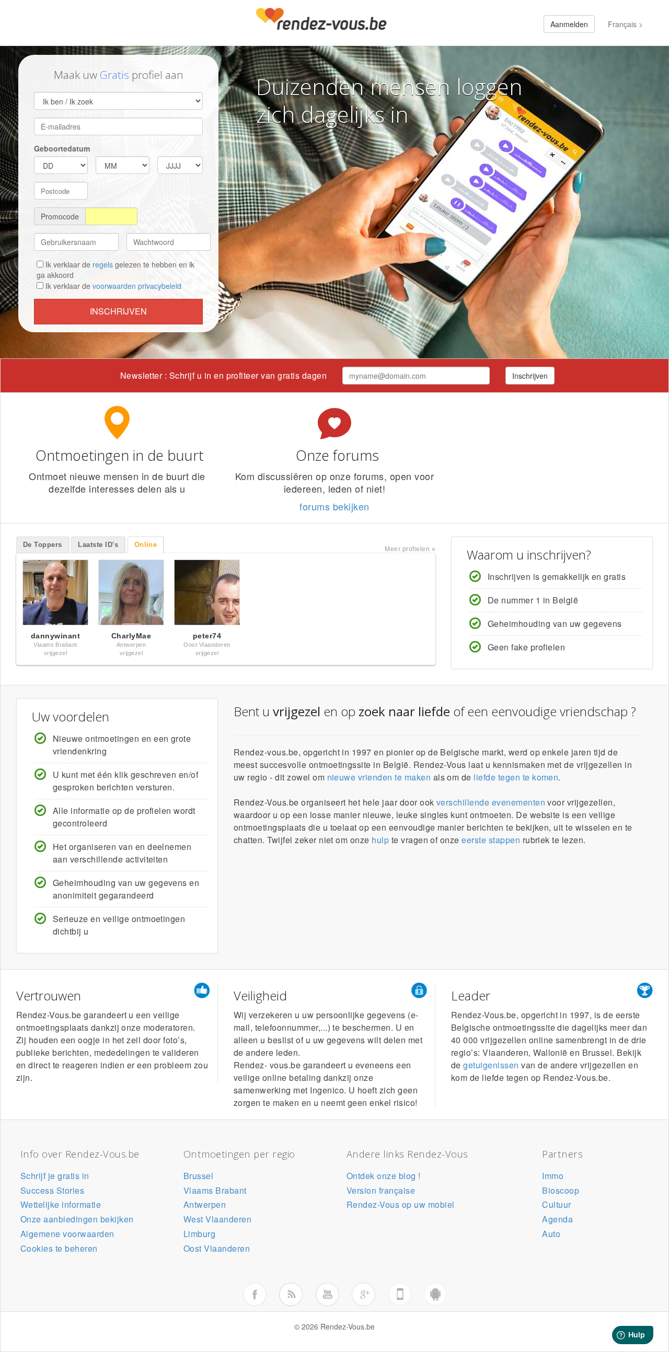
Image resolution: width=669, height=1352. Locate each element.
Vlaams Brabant (215, 1190)
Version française (381, 1190)
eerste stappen (491, 840)
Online (145, 545)
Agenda (557, 1219)
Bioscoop (560, 1190)
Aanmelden (569, 24)
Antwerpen (204, 1204)
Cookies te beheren (59, 1248)
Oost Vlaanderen (216, 1248)
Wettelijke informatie (60, 1204)
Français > (625, 24)
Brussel (198, 1176)
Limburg (199, 1234)
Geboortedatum (62, 148)
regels (103, 264)
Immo (552, 1176)
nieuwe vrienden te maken (379, 777)
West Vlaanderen (217, 1219)
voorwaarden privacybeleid (137, 286)
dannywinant (55, 636)
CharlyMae (131, 636)
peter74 (207, 636)
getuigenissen (490, 1065)
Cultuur (556, 1204)
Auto (551, 1234)
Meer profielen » (410, 549)
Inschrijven (118, 311)
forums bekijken (334, 506)
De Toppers (42, 545)
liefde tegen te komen (516, 777)
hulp (380, 840)
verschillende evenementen (490, 802)
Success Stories (52, 1190)
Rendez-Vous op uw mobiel (401, 1204)
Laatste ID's (98, 545)
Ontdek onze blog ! (384, 1176)
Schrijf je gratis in (54, 1176)
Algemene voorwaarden (67, 1234)
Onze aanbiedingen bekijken (76, 1219)
